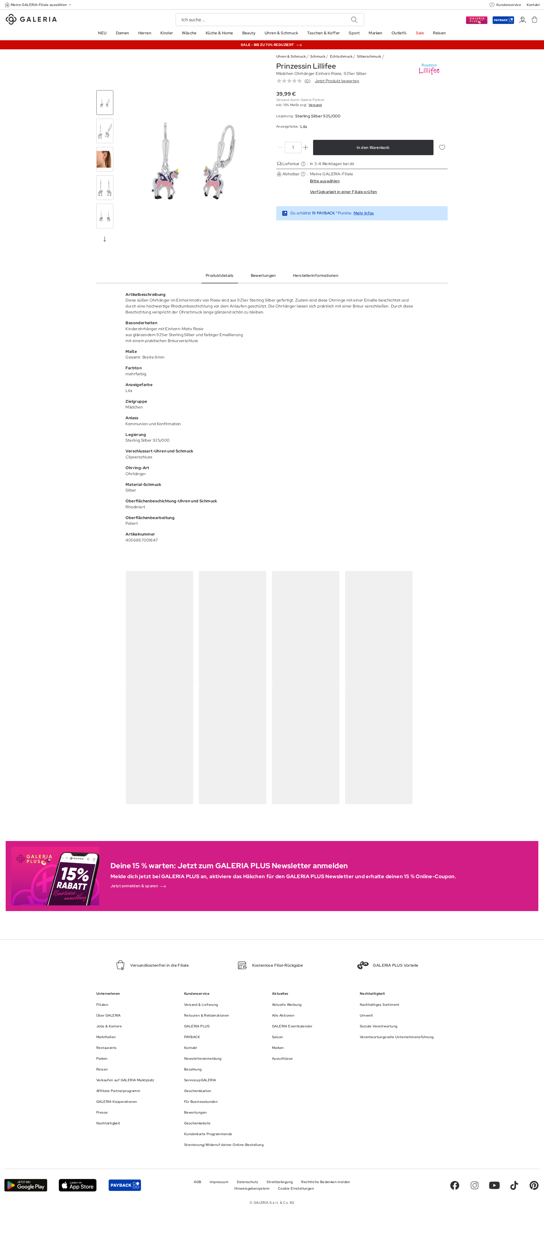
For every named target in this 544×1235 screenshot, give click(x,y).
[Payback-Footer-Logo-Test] (124, 1185)
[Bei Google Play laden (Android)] (25, 1185)
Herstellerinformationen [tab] (315, 275)
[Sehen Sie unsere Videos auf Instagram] (474, 1185)
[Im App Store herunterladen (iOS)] (78, 1185)
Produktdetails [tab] (220, 275)
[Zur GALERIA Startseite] (31, 20)
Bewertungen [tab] (263, 275)
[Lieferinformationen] (303, 164)
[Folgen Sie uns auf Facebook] (454, 1185)
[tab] (193, 161)
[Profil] (522, 20)
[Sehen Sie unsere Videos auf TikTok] (514, 1185)
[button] (38, 5)
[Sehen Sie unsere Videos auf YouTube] (494, 1185)
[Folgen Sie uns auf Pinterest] (534, 1185)
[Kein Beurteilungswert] (291, 81)
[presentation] (105, 239)
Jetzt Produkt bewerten (337, 80)
